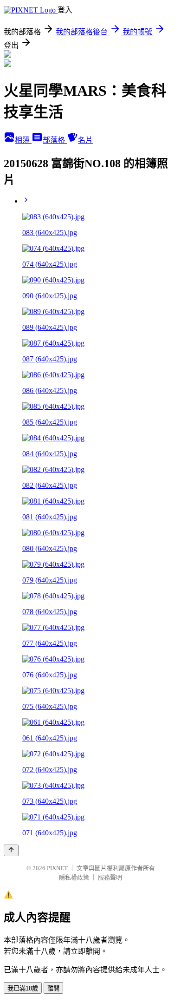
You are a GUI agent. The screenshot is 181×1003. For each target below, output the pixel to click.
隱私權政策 (74, 877)
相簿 (23, 140)
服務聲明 (110, 877)
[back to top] (11, 850)
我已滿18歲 (22, 988)
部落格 (55, 140)
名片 (85, 140)
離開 (53, 988)
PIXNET (57, 868)
